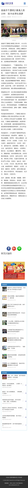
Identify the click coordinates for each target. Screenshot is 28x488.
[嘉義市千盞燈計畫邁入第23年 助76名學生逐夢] (9, 248)
